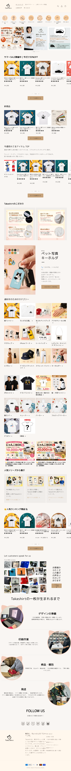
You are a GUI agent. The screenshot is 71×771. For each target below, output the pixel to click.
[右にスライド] (38, 93)
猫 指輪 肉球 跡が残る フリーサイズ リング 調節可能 (42, 530)
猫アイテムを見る (32, 497)
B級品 (22, 436)
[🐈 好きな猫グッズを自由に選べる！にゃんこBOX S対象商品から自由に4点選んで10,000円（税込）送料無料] (20, 451)
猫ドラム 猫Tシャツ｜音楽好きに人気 (43, 128)
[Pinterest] (38, 723)
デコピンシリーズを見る (55, 497)
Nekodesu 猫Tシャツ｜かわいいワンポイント (42, 78)
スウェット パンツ (42, 366)
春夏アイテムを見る (12, 500)
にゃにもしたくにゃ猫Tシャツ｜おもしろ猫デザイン (58, 78)
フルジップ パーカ (58, 415)
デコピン (7, 436)
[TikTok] (28, 723)
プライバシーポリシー (52, 745)
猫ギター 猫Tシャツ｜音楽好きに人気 (27, 78)
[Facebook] (43, 723)
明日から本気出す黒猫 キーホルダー (59, 128)
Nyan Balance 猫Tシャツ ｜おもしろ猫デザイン (27, 128)
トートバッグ (40, 343)
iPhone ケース (25, 343)
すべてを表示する (35, 98)
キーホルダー (56, 366)
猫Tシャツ (8, 321)
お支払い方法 (50, 736)
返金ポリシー (50, 748)
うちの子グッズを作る (50, 287)
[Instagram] (23, 723)
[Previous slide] (2, 38)
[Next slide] (68, 38)
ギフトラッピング (8, 174)
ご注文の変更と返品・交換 (53, 739)
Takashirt (33, 767)
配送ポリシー (50, 742)
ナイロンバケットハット (27, 367)
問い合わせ (49, 734)
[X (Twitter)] (33, 723)
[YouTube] (48, 723)
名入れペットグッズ (43, 321)
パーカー (39, 415)
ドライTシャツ (25, 393)
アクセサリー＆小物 (59, 321)
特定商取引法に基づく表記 (53, 750)
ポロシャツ (8, 393)
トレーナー (24, 415)
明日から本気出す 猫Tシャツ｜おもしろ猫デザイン (11, 78)
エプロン (7, 366)
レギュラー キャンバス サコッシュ (59, 344)
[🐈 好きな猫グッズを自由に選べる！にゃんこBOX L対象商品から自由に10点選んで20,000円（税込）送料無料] (51, 451)
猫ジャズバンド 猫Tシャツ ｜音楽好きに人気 (11, 128)
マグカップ (8, 343)
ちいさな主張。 (25, 321)
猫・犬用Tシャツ (58, 393)
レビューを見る (57, 586)
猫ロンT (7, 415)
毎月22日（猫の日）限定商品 (43, 394)
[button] (29, 4)
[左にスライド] (32, 93)
